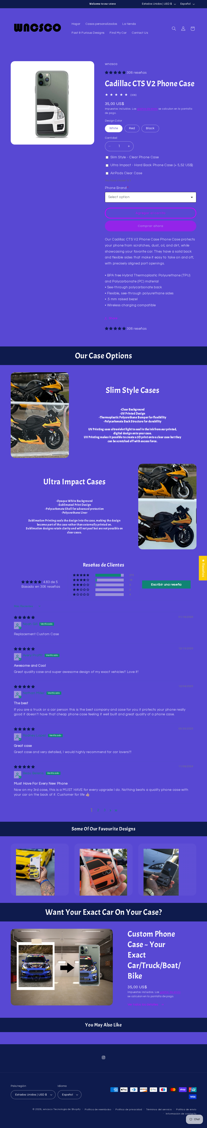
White (113, 128)
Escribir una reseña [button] (166, 584)
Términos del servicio (159, 1109)
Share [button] (113, 318)
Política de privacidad (128, 1109)
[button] (173, 28)
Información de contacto (181, 1114)
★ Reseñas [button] (203, 568)
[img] (24, 617)
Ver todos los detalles (143, 1004)
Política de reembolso (98, 1109)
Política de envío (186, 1109)
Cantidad (111, 137)
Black (150, 128)
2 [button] (98, 810)
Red (132, 128)
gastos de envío (147, 109)
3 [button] (105, 810)
